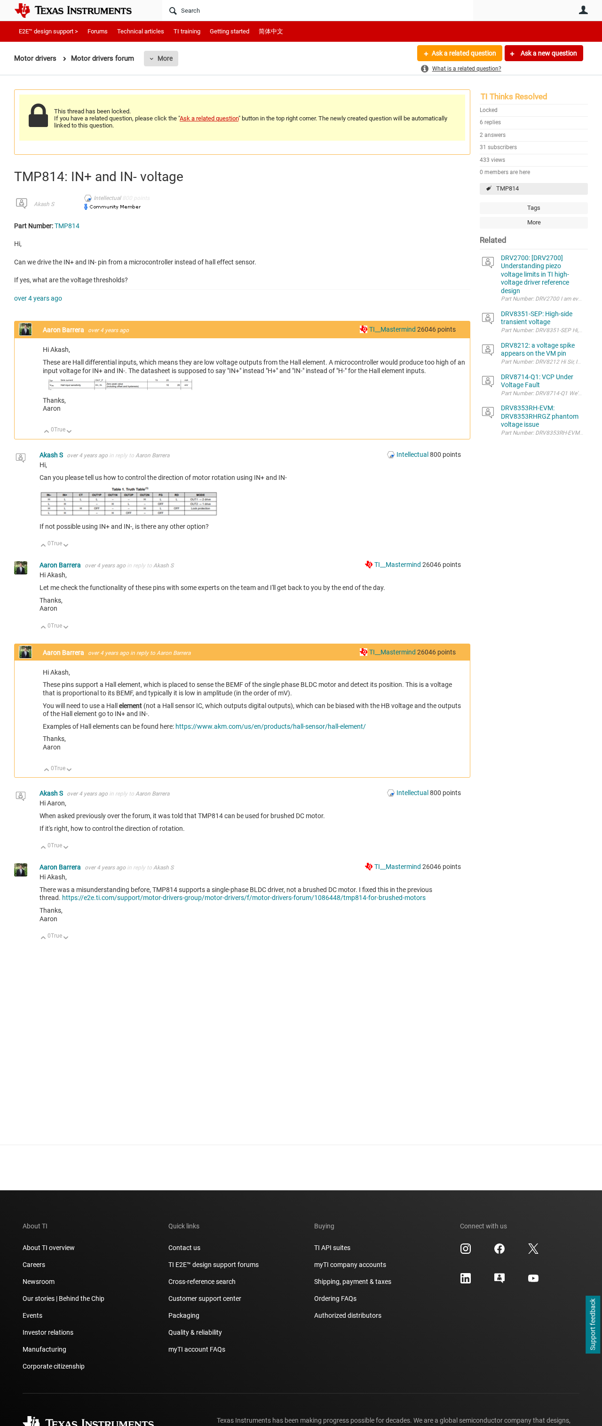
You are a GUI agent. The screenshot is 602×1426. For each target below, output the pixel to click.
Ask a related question (464, 53)
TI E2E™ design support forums (213, 1264)
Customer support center (204, 1298)
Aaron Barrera (64, 330)
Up (47, 432)
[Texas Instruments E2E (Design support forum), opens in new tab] (499, 1281)
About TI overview (49, 1247)
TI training (187, 31)
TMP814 (507, 188)
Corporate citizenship (54, 1366)
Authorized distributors (347, 1315)
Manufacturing (44, 1349)
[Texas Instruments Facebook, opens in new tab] (499, 1252)
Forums (97, 31)
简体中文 (271, 31)
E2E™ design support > (48, 31)
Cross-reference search (202, 1281)
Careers (34, 1264)
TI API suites (332, 1247)
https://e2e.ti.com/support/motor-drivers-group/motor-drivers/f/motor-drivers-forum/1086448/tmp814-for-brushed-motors (244, 897)
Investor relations (48, 1332)
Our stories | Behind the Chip (63, 1298)
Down (69, 432)
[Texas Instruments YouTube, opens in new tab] (533, 1281)
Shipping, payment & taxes (352, 1281)
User (583, 10)
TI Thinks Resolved (514, 96)
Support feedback (592, 1325)
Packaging (183, 1315)
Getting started (229, 31)
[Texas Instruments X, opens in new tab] (533, 1252)
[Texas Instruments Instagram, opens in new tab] (465, 1252)
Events (32, 1315)
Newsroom (39, 1281)
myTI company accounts (350, 1264)
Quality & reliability (195, 1332)
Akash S (44, 204)
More (165, 58)
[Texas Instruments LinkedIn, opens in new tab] (465, 1281)
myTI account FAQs (196, 1349)
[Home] (80, 10)
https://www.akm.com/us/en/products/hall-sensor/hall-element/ (270, 726)
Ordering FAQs (335, 1298)
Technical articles (140, 31)
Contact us (184, 1247)
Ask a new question (548, 53)
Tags (533, 207)
